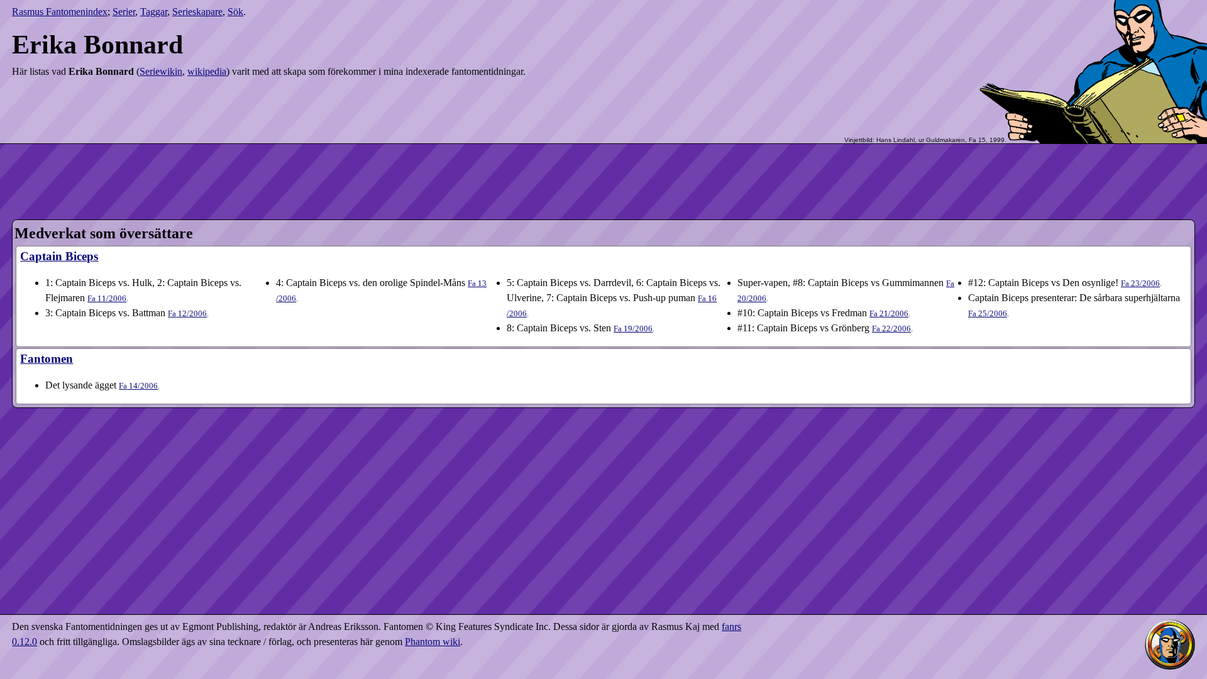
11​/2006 (106, 298)
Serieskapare (197, 11)
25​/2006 (987, 313)
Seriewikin (161, 71)
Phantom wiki (432, 641)
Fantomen (46, 358)
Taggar (153, 11)
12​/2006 (187, 313)
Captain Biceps (59, 256)
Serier (124, 11)
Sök (235, 11)
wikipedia (206, 71)
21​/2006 (888, 313)
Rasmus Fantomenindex (59, 11)
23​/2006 (1140, 283)
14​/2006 (138, 385)
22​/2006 (891, 328)
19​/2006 (633, 328)
